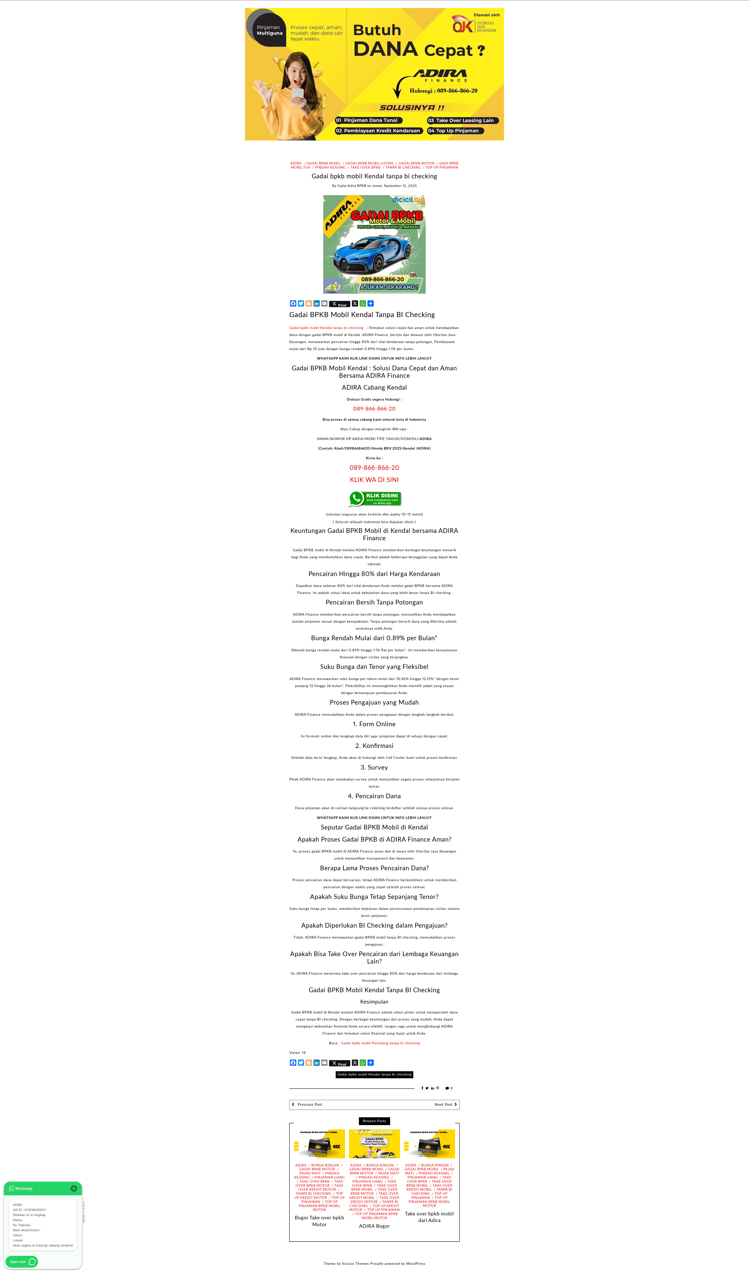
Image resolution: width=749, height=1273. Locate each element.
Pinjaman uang (329, 1177)
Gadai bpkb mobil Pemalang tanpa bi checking (380, 1043)
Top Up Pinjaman (442, 167)
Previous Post (309, 1105)
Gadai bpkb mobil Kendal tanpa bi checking (326, 328)
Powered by (84, 1212)
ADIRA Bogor (374, 1226)
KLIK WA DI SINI (374, 480)
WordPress (415, 1264)
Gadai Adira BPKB (351, 186)
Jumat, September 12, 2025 (394, 186)
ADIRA (296, 163)
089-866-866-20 (374, 409)
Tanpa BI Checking (403, 167)
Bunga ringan (325, 1165)
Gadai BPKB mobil (323, 163)
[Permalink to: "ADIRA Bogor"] (374, 1143)
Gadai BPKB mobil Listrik (369, 163)
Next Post (444, 1105)
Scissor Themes (355, 1264)
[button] (74, 1188)
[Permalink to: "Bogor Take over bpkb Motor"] (319, 1143)
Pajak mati (388, 1173)
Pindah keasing (330, 167)
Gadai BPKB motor (417, 163)
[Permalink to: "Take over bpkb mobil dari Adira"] (429, 1143)
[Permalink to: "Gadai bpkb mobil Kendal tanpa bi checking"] (374, 244)
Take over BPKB (366, 167)
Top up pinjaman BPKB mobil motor (319, 1206)
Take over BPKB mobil (374, 1187)
